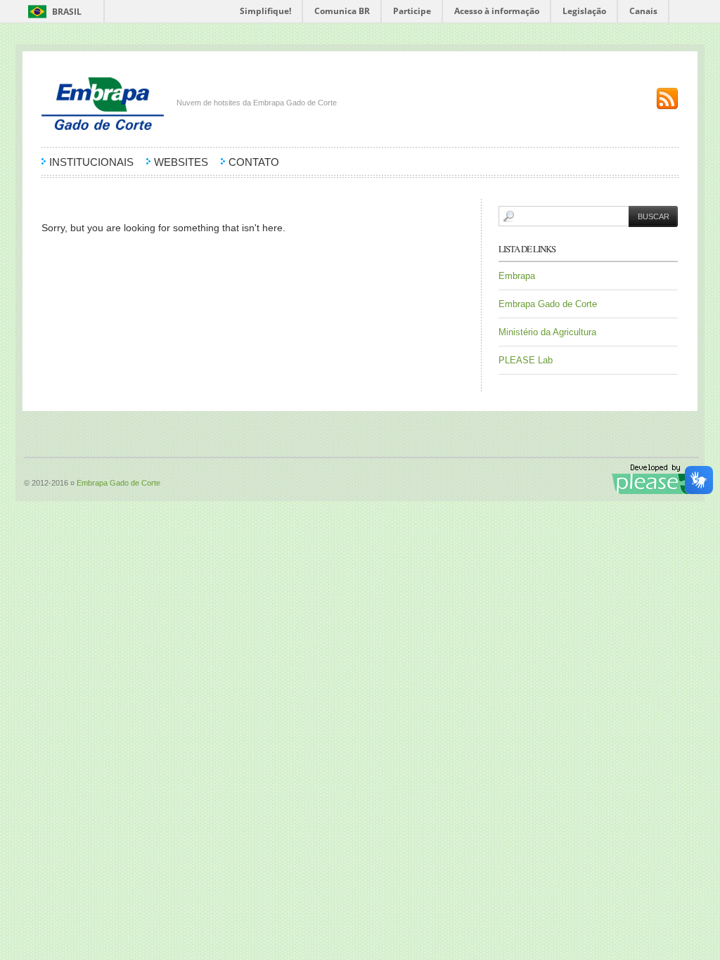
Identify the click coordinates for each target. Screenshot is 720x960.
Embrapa (517, 276)
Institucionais (91, 162)
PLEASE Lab (526, 360)
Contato (254, 162)
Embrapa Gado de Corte (548, 304)
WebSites (181, 162)
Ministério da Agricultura (547, 332)
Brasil (67, 12)
